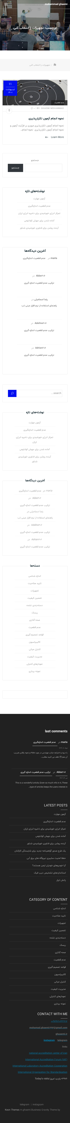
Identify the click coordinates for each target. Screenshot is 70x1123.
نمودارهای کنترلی (35, 664)
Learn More (57, 137)
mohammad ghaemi (56, 4)
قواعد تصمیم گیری (34, 634)
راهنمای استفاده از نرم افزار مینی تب (39, 305)
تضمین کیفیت (35, 598)
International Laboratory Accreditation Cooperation (40, 1066)
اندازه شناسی (34, 576)
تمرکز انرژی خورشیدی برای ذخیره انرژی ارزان (39, 213)
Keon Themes (12, 1110)
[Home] (55, 65)
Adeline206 (41, 323)
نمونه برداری (34, 671)
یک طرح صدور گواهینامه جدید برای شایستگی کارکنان (40, 850)
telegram (24, 1104)
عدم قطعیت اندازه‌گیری (39, 206)
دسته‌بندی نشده (35, 605)
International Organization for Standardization (42, 1072)
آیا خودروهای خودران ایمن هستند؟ (49, 865)
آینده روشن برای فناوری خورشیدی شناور (39, 228)
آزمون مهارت (39, 198)
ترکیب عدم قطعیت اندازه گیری (39, 283)
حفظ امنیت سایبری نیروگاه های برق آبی (46, 858)
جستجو (35, 160)
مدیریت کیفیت (34, 656)
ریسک (35, 612)
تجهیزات (35, 590)
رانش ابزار (61, 880)
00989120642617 (59, 1021)
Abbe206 (40, 276)
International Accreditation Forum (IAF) (46, 1059)
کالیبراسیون (34, 642)
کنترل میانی (34, 649)
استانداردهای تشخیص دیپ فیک (50, 872)
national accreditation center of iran (48, 1053)
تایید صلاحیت (34, 583)
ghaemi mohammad (50, 108)
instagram (49, 1040)
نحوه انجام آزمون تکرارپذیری (46, 118)
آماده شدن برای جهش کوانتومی (39, 220)
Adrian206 (40, 348)
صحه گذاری (34, 620)
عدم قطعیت (59, 102)
